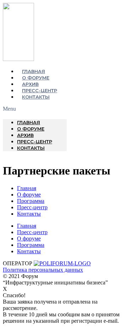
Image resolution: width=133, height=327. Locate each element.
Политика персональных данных (43, 270)
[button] (35, 109)
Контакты (36, 97)
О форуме (35, 78)
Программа (30, 201)
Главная (33, 71)
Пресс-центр (39, 90)
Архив (30, 84)
